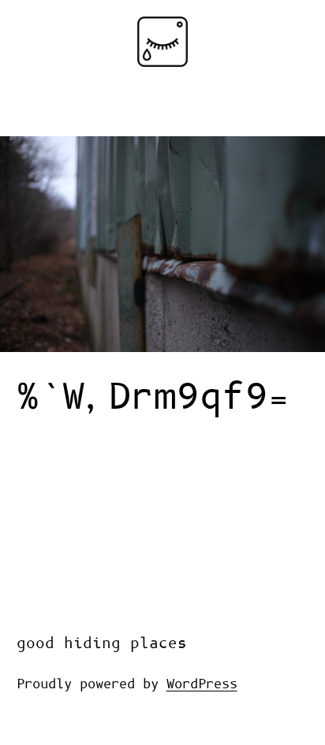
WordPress (201, 684)
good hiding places (102, 644)
